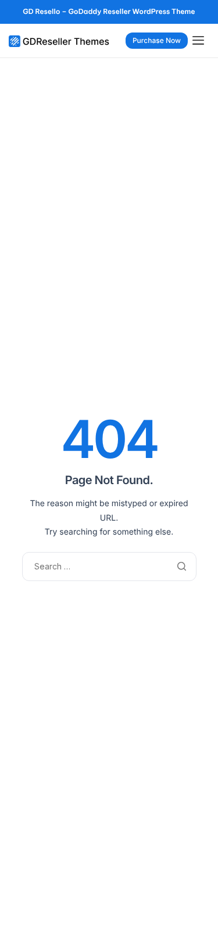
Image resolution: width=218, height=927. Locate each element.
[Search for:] (109, 566)
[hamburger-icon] (201, 41)
